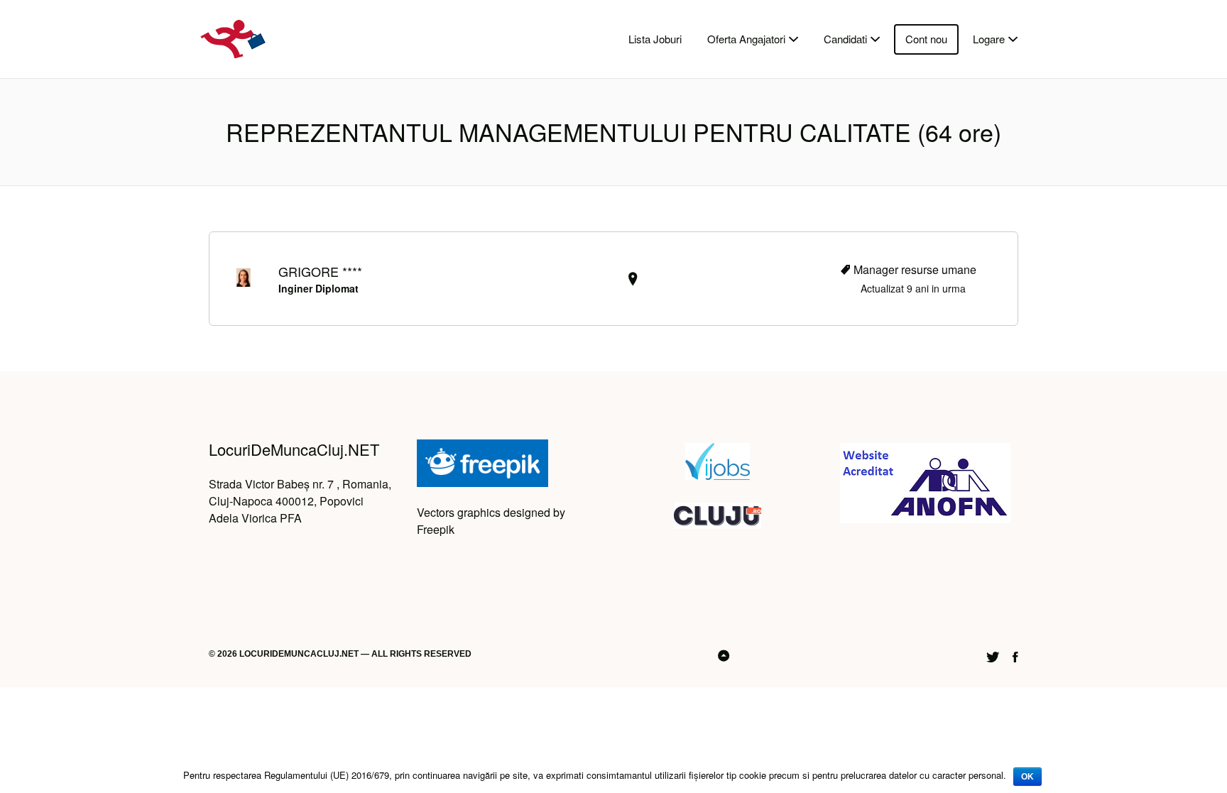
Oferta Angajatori (746, 38)
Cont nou (926, 38)
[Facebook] (1015, 655)
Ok (1027, 777)
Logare (989, 38)
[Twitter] (992, 655)
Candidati (845, 38)
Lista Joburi (655, 38)
